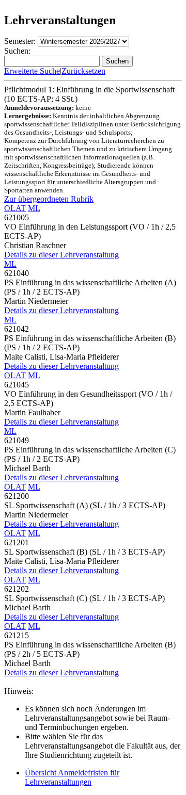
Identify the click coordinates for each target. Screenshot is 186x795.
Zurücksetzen (83, 71)
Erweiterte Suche (32, 71)
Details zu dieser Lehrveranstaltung (61, 254)
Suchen (117, 61)
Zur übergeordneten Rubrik (49, 198)
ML (34, 208)
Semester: (20, 41)
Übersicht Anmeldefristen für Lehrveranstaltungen (72, 777)
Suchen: (17, 50)
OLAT (15, 208)
